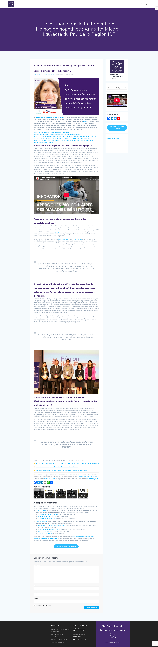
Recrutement (92, 4)
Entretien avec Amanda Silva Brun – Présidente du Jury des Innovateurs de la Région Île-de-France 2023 (67, 463)
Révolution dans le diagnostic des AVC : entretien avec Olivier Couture (57, 467)
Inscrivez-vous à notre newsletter (66, 546)
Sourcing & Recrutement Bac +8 (47, 518)
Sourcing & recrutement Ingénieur (48, 514)
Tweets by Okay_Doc (113, 138)
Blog (137, 4)
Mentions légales (117, 642)
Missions (128, 4)
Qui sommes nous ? (77, 4)
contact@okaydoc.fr (92, 479)
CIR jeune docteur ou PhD (45, 516)
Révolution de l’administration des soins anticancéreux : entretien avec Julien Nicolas (61, 470)
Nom (35, 585)
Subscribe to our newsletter (43, 605)
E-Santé (53, 74)
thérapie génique (55, 232)
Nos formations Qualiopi (59, 639)
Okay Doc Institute (41, 522)
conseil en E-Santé (49, 479)
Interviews (47, 74)
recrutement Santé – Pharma (87, 477)
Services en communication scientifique (50, 529)
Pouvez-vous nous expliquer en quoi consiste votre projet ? (52, 133)
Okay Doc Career (41, 510)
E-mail (36, 592)
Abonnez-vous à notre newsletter (117, 128)
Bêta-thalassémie (63, 239)
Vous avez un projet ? (58, 642)
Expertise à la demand (44, 531)
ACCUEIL (65, 4)
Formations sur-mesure (45, 533)
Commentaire (38, 565)
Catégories (110, 85)
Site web (36, 598)
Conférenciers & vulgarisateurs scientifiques (51, 525)
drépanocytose (77, 239)
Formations (117, 4)
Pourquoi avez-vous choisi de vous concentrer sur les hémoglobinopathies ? (57, 134)
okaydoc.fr (38, 74)
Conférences (105, 4)
